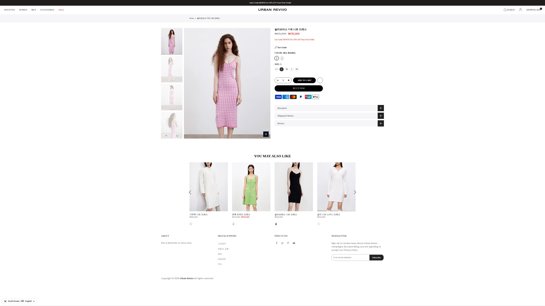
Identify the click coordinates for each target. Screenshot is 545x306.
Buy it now (299, 88)
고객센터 (222, 244)
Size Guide (282, 47)
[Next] (265, 83)
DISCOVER (9, 10)
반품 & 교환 (223, 249)
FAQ (220, 264)
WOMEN (23, 10)
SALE (61, 10)
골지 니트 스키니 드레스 (328, 214)
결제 (220, 254)
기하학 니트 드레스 (198, 214)
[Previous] (188, 83)
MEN (33, 10)
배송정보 (222, 259)
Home (191, 18)
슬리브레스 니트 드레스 (286, 214)
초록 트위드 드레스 (241, 214)
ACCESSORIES (47, 10)
